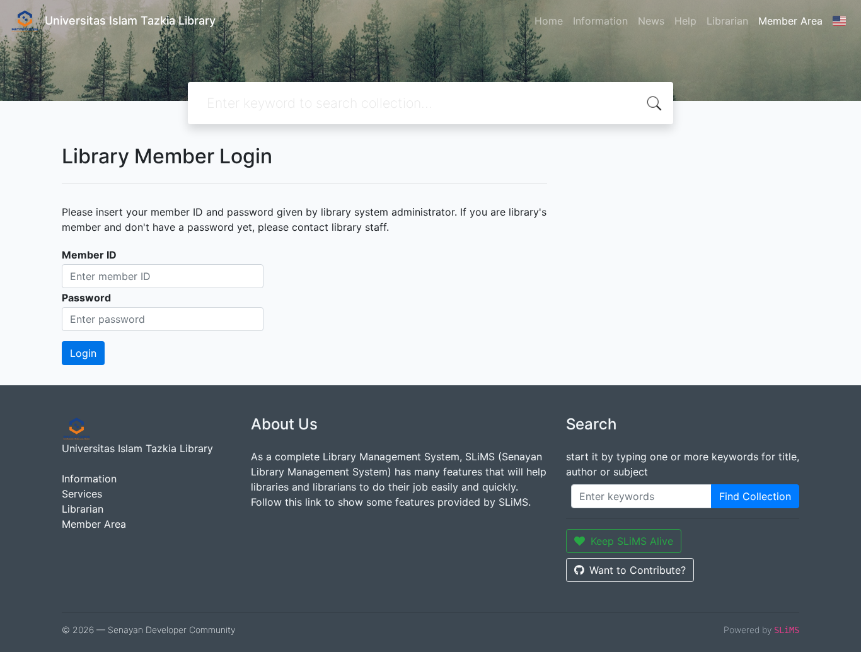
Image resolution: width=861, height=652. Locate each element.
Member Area (790, 21)
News (651, 21)
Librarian (727, 21)
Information (600, 21)
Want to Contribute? (637, 570)
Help (685, 21)
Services (82, 493)
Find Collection (755, 496)
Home (549, 21)
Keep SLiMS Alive (632, 541)
